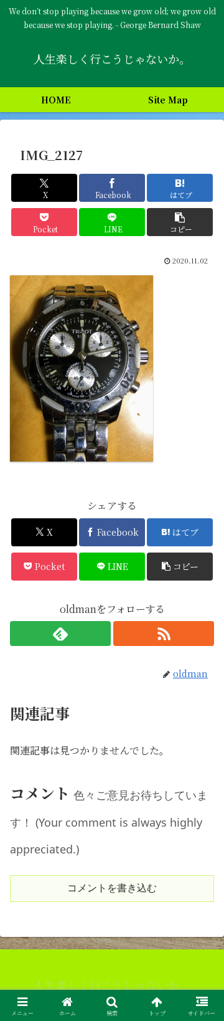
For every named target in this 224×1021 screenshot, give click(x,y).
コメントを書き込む (112, 888)
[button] (180, 222)
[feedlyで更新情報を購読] (60, 633)
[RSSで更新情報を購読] (163, 633)
